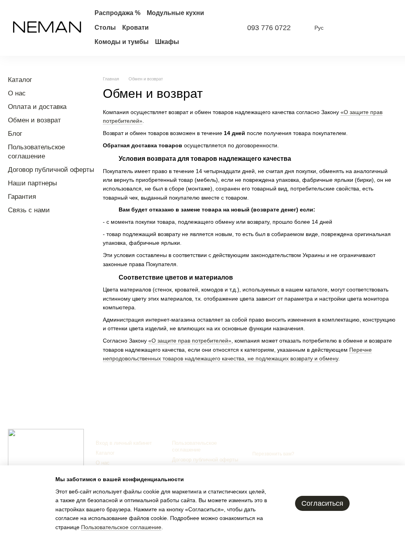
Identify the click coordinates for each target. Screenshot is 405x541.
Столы (105, 27)
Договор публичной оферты (51, 169)
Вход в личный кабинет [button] (124, 443)
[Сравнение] (345, 27)
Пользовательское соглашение (194, 446)
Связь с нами (29, 210)
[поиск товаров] (221, 28)
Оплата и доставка (37, 106)
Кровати (135, 27)
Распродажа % (117, 13)
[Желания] (365, 27)
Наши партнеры (32, 183)
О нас (17, 93)
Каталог (20, 80)
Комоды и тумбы (122, 41)
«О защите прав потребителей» (189, 340)
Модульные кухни (175, 13)
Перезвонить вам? (273, 454)
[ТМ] (46, 448)
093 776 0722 (269, 27)
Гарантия (22, 196)
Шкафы (167, 41)
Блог (15, 133)
